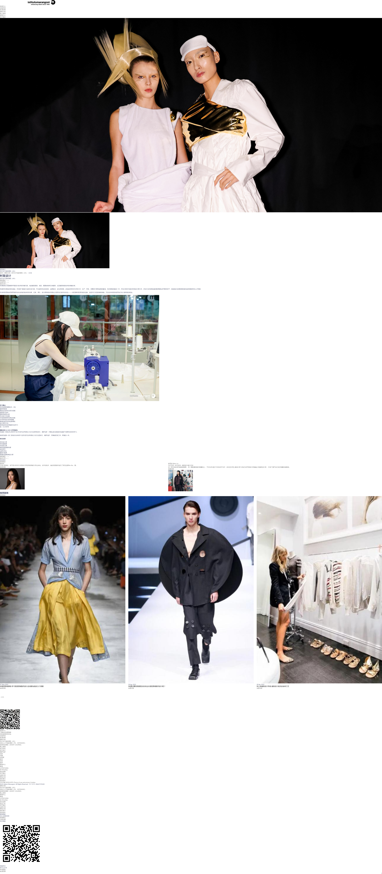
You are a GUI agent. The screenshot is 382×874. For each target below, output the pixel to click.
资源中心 (3, 6)
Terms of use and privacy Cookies (24, 782)
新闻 (1, 766)
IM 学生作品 (4, 770)
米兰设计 (3, 750)
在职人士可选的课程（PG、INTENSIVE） (13, 743)
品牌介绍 (3, 775)
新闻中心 (3, 15)
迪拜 (1, 762)
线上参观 (3, 13)
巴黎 (1, 755)
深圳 (1, 761)
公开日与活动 (4, 768)
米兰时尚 (3, 748)
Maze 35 (2, 803)
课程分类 (3, 11)
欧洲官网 (3, 737)
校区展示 (3, 779)
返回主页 (3, 284)
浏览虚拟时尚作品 (5, 734)
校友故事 (3, 771)
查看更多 (3, 462)
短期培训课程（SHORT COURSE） (11, 745)
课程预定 (3, 280)
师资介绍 (3, 777)
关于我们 (3, 17)
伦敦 (1, 754)
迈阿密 (2, 757)
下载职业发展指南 (5, 732)
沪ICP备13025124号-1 (7, 782)
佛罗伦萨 (3, 752)
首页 (1, 273)
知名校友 (3, 780)
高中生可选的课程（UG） (20, 273)
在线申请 (3, 8)
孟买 (1, 759)
